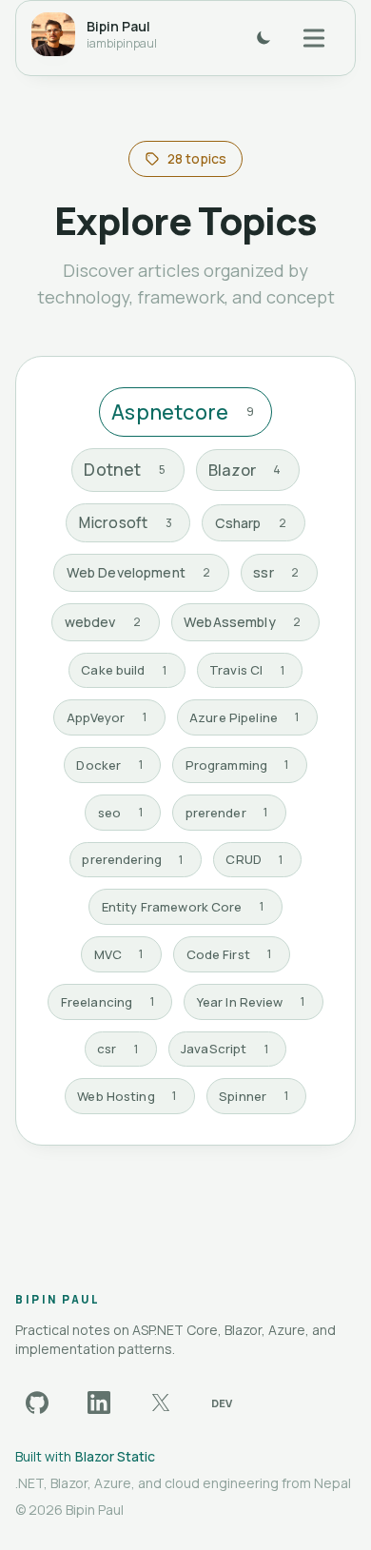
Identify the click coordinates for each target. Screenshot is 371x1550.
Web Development (139, 572)
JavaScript (224, 1048)
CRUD (254, 859)
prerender (227, 812)
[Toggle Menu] (314, 37)
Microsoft (125, 523)
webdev (103, 622)
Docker (109, 765)
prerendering (132, 859)
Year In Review (250, 1001)
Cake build (123, 669)
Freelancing (107, 1001)
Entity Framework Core (183, 906)
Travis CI (246, 669)
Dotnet (125, 469)
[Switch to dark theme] (263, 38)
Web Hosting (126, 1096)
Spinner (253, 1096)
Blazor (245, 470)
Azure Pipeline (244, 717)
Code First (229, 954)
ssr (276, 572)
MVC (119, 954)
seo (120, 812)
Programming (237, 765)
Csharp (250, 523)
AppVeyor (107, 717)
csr (117, 1048)
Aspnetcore (182, 412)
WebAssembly (242, 622)
